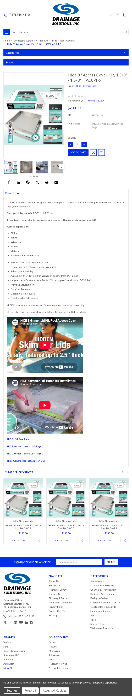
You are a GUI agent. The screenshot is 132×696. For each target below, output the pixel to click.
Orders (53, 642)
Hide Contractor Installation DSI (26, 460)
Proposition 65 (57, 611)
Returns (53, 646)
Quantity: (72, 138)
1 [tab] (31, 176)
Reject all (30, 690)
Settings (12, 690)
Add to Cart (19, 540)
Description (12, 193)
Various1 (8, 642)
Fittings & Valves (99, 598)
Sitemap (53, 615)
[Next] (61, 166)
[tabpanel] (11, 167)
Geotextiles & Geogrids (103, 606)
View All (7, 668)
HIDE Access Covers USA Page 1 (25, 446)
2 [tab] (34, 176)
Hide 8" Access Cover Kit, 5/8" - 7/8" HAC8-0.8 (66, 527)
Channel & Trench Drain (103, 589)
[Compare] (117, 15)
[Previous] (6, 166)
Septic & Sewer (98, 623)
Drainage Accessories (102, 593)
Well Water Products (101, 628)
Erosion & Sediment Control (105, 602)
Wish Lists (54, 659)
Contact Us (55, 593)
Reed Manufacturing (14, 650)
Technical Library (58, 589)
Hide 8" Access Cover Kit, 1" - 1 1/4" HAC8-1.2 (109, 527)
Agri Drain (8, 663)
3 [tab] (37, 176)
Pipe (92, 615)
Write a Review (95, 100)
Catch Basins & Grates (102, 585)
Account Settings (58, 668)
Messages (54, 650)
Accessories (97, 581)
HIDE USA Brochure (18, 439)
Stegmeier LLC (11, 655)
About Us (54, 581)
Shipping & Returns (59, 598)
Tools (93, 619)
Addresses (54, 655)
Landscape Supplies (101, 611)
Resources (54, 585)
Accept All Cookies (54, 690)
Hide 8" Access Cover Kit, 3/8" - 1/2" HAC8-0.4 (23, 527)
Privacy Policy (56, 606)
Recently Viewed (58, 663)
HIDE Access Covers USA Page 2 (25, 453)
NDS (5, 646)
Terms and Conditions (61, 602)
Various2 (8, 659)
